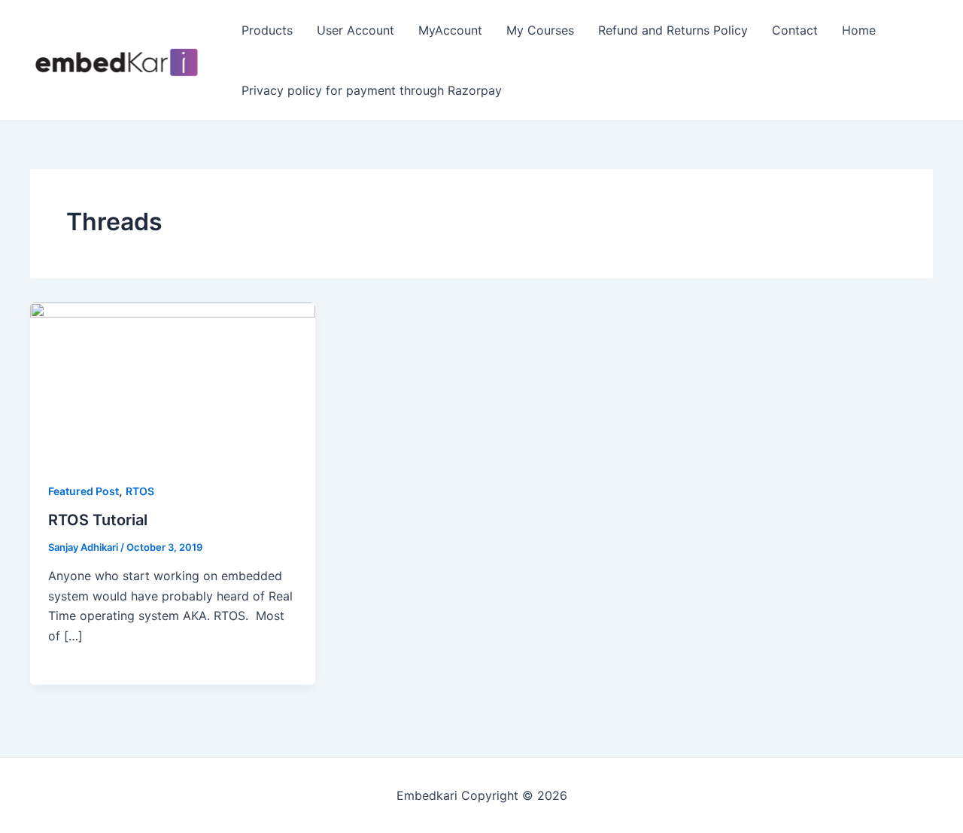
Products (267, 30)
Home (859, 30)
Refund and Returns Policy (673, 30)
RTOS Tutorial (97, 520)
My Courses (540, 30)
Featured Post (83, 491)
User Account (355, 30)
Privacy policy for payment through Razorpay (372, 90)
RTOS (140, 491)
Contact (795, 30)
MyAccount (450, 30)
